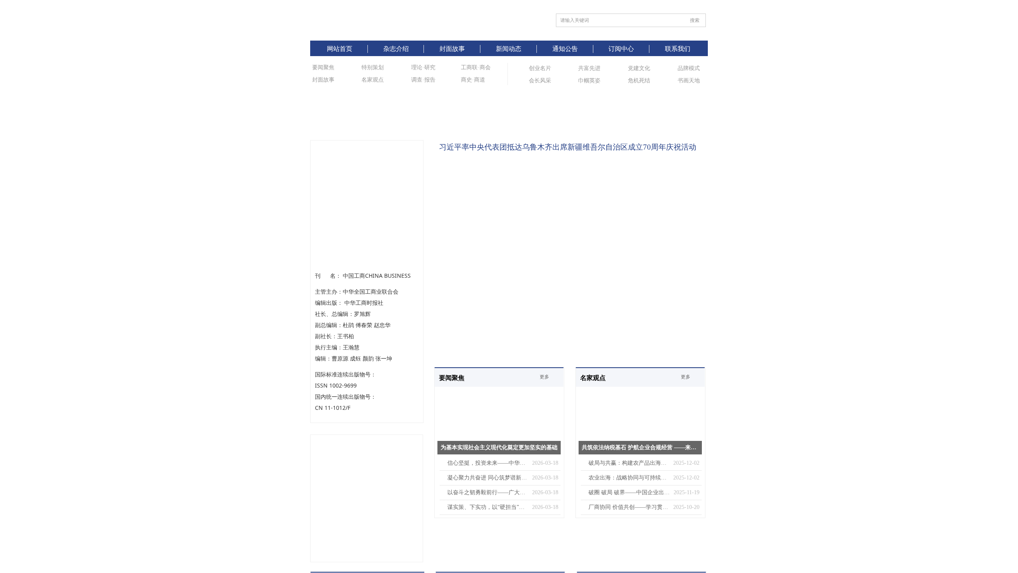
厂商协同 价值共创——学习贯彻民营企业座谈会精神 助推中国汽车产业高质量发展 (629, 507)
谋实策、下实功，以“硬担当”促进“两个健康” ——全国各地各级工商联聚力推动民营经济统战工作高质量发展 (487, 507)
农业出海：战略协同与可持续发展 (629, 478)
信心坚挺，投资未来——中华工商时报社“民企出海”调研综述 (487, 463)
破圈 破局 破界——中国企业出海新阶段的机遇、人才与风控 (629, 492)
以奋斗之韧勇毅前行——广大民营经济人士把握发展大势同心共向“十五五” (487, 492)
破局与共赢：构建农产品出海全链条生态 (629, 463)
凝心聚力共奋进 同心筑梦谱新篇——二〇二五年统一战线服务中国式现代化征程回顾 (487, 478)
